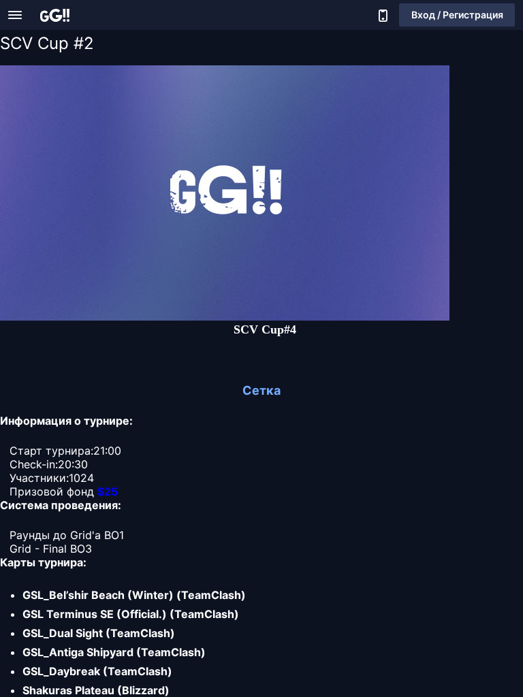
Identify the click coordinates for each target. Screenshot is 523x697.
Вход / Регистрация (457, 14)
